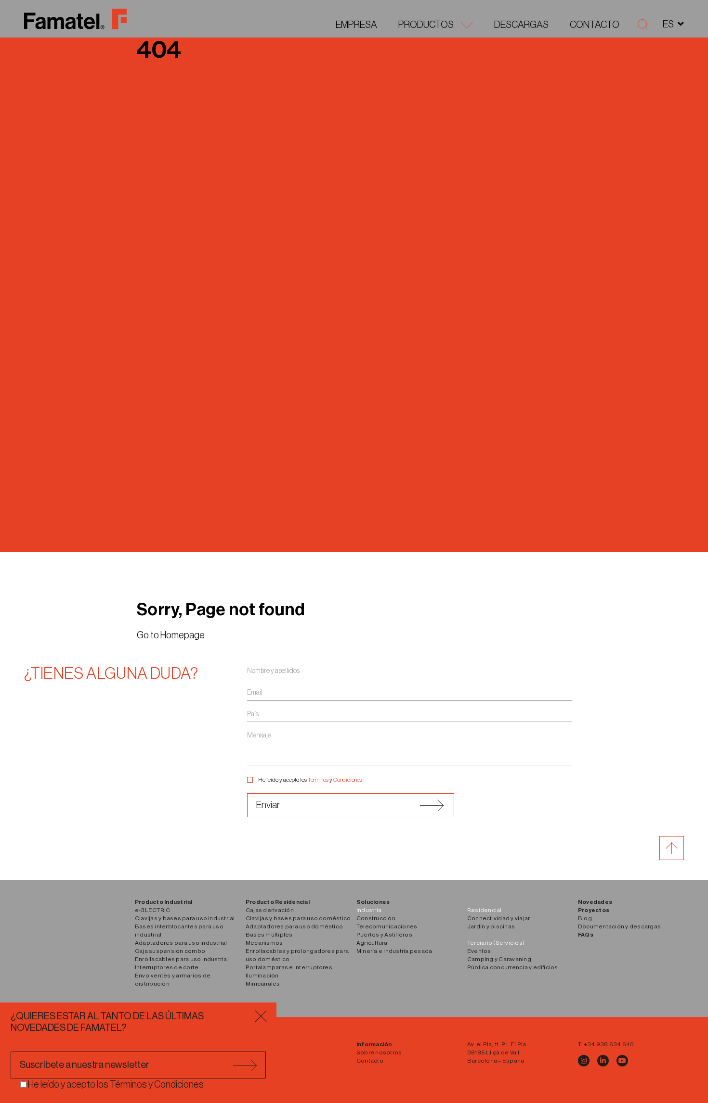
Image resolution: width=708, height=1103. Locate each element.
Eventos (479, 951)
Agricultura (372, 943)
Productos (426, 25)
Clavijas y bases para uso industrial (185, 918)
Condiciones (347, 780)
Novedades (595, 902)
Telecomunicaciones (386, 926)
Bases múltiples (269, 935)
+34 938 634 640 (609, 1044)
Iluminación (262, 975)
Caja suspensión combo (170, 951)
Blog (585, 918)
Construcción (375, 918)
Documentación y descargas (619, 926)
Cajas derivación (270, 910)
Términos (318, 780)
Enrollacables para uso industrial (182, 959)
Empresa (356, 25)
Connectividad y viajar (498, 918)
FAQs (585, 935)
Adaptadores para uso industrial (181, 943)
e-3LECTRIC (152, 910)
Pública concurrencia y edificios (512, 967)
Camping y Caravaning (499, 959)
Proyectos (593, 910)
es (668, 24)
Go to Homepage (171, 635)
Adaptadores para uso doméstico (294, 926)
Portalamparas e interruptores (289, 967)
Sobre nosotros (379, 1052)
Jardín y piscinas (491, 926)
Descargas (521, 25)
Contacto (594, 25)
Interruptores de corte (166, 967)
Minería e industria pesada (394, 951)
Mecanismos (264, 943)
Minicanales (263, 984)
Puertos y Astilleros (384, 935)
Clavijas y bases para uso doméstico (298, 918)
